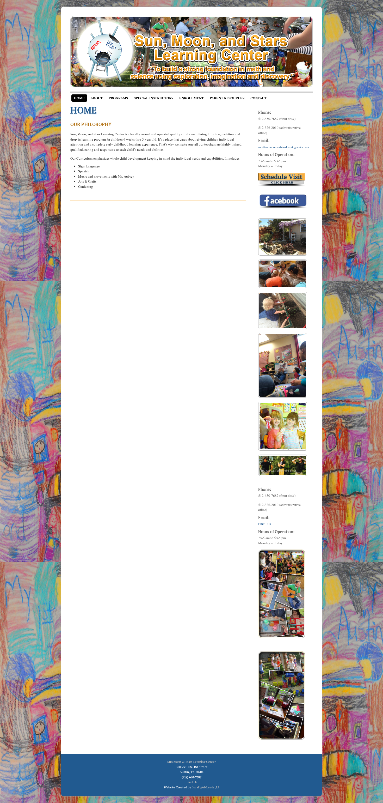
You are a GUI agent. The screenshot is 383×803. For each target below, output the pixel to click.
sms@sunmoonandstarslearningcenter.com (283, 147)
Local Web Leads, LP (205, 787)
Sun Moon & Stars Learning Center (191, 762)
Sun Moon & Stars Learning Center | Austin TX (191, 51)
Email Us (264, 523)
